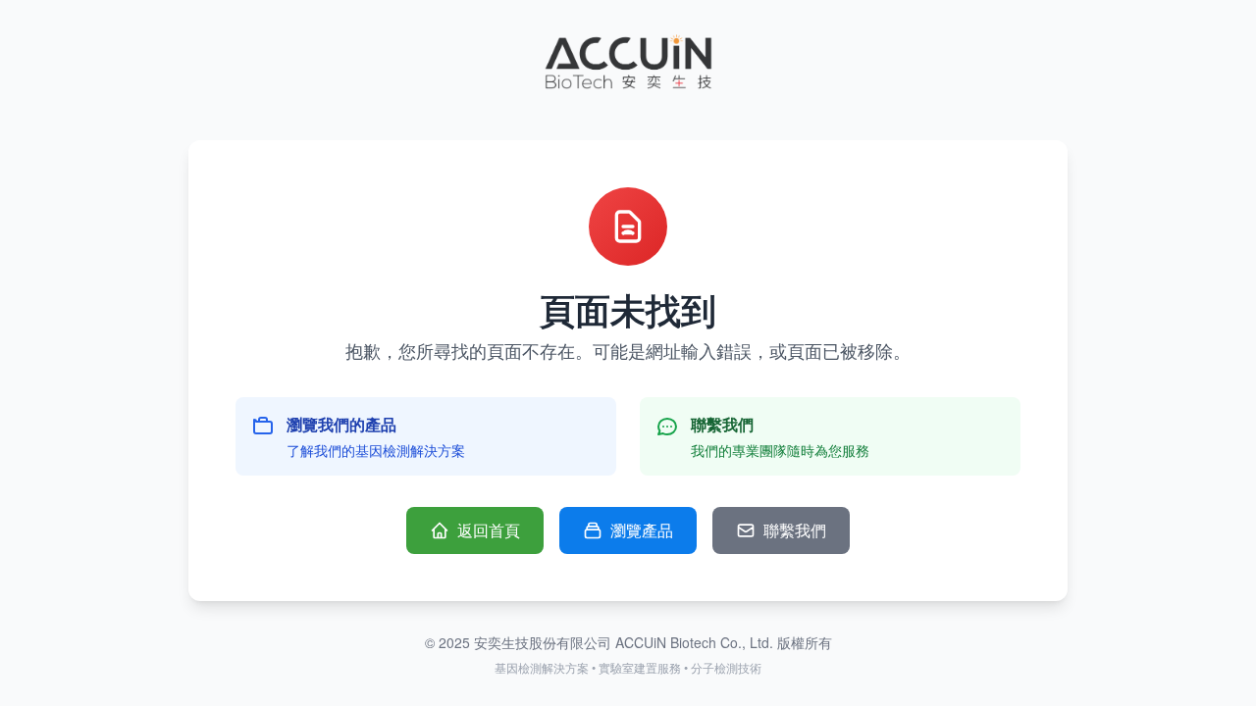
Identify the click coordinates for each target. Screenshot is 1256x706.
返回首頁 (488, 530)
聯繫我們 (794, 530)
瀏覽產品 (641, 530)
